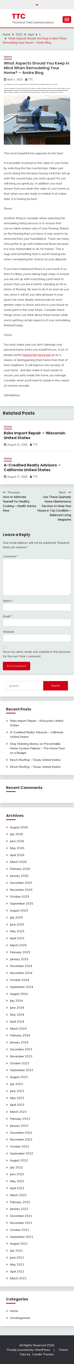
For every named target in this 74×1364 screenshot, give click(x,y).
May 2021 (17, 1264)
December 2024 (21, 966)
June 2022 (17, 1174)
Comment (10, 556)
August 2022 (19, 1160)
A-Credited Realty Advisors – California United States (32, 467)
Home (8, 56)
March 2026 (18, 862)
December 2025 (21, 883)
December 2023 (21, 1049)
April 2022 (17, 1188)
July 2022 (16, 1167)
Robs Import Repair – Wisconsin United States (34, 435)
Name (8, 601)
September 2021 (21, 1237)
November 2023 (21, 1056)
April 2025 (17, 938)
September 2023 (21, 1070)
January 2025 (19, 959)
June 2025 (17, 924)
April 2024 (17, 1021)
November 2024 (21, 973)
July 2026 (16, 834)
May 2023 (17, 1098)
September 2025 (21, 903)
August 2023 (19, 1077)
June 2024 (17, 1007)
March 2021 (18, 1278)
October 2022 (19, 1146)
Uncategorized (20, 1318)
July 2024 (16, 1000)
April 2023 (17, 1105)
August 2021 (19, 1243)
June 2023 (17, 1091)
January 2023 (19, 1125)
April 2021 (17, 1271)
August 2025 (19, 910)
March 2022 (18, 1195)
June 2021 (17, 1257)
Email (7, 616)
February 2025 (20, 952)
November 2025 (21, 890)
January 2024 (19, 1042)
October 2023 (19, 1063)
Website (8, 632)
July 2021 (16, 1250)
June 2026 (17, 841)
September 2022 (21, 1153)
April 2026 (17, 855)
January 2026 (19, 876)
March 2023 (18, 1112)
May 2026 (17, 848)
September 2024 (21, 987)
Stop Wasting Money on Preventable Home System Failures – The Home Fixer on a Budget (37, 748)
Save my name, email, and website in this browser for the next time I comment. (36, 654)
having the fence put (37, 355)
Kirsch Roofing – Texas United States (35, 760)
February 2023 (20, 1119)
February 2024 (20, 1035)
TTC (19, 16)
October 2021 (19, 1230)
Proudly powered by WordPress (29, 1350)
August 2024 (19, 994)
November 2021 (21, 1223)
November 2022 (21, 1139)
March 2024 (18, 1028)
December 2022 (21, 1132)
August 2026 (19, 827)
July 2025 (16, 917)
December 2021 (21, 1216)
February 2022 (20, 1202)
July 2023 (16, 1084)
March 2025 (18, 945)
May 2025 (17, 931)
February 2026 (20, 869)
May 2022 (17, 1181)
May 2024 (17, 1014)
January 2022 (19, 1209)
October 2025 (19, 896)
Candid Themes (43, 1354)
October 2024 (19, 980)
